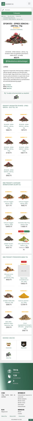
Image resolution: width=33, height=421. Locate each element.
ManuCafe (13, 416)
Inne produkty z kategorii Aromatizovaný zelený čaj (12, 184)
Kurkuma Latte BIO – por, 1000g (23, 301)
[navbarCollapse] (29, 3)
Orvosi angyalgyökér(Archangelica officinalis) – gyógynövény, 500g (25, 326)
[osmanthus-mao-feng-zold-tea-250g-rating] (24, 213)
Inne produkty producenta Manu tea (15, 257)
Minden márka (21, 400)
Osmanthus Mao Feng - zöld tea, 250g (24, 223)
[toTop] (30, 420)
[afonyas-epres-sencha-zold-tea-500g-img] (9, 119)
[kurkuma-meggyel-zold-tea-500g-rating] (24, 192)
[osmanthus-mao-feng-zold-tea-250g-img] (24, 217)
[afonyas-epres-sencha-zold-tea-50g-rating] (24, 114)
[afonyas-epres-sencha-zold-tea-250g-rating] (9, 160)
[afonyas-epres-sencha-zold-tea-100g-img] (9, 142)
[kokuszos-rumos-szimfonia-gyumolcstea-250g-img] (9, 269)
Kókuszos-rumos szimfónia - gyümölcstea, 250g (9, 275)
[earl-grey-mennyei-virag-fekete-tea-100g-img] (9, 316)
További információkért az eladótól (17, 93)
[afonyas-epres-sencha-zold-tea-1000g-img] (24, 142)
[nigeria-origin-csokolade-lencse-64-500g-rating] (24, 264)
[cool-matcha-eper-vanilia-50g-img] (24, 238)
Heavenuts (22, 416)
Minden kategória (22, 399)
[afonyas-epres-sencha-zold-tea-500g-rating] (9, 114)
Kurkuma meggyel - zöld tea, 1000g (9, 223)
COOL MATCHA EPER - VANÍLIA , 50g (24, 244)
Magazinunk (4, 411)
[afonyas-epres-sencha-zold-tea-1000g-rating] (24, 137)
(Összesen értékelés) (16, 29)
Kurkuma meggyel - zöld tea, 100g (9, 202)
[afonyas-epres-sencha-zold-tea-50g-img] (24, 119)
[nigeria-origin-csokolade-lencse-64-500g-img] (24, 271)
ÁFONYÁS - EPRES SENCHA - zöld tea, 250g (9, 171)
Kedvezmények (21, 406)
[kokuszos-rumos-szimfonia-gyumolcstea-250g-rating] (9, 264)
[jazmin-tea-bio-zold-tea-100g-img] (9, 238)
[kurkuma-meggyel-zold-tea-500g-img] (24, 196)
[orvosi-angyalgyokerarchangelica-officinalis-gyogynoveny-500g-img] (25, 317)
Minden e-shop (21, 402)
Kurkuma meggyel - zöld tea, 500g (24, 202)
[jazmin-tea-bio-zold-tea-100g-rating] (9, 234)
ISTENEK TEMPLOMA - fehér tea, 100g (8, 301)
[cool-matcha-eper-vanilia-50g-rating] (24, 234)
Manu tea (9, 86)
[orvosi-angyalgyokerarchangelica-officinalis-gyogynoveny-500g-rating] (25, 312)
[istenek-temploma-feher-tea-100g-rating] (9, 291)
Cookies (20, 413)
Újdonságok (21, 404)
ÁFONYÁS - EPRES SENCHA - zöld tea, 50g (24, 126)
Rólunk (19, 411)
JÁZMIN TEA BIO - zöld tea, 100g (8, 244)
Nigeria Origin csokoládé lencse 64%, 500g (23, 279)
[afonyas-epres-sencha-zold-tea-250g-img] (9, 165)
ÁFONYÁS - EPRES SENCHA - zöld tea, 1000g (24, 149)
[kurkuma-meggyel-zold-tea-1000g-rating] (9, 213)
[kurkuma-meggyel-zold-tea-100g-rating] (9, 192)
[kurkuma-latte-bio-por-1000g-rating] (24, 291)
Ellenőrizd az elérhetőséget (17, 61)
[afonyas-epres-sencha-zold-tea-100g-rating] (9, 137)
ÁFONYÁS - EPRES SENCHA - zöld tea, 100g (9, 149)
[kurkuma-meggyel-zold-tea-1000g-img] (9, 217)
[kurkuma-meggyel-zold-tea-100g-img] (9, 196)
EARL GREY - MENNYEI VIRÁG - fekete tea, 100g (8, 323)
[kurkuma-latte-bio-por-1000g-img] (24, 295)
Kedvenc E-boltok (9, 338)
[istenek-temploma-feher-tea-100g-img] (9, 295)
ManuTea (9, 88)
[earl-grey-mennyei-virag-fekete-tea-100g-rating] (9, 312)
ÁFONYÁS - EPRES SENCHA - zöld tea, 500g (9, 126)
